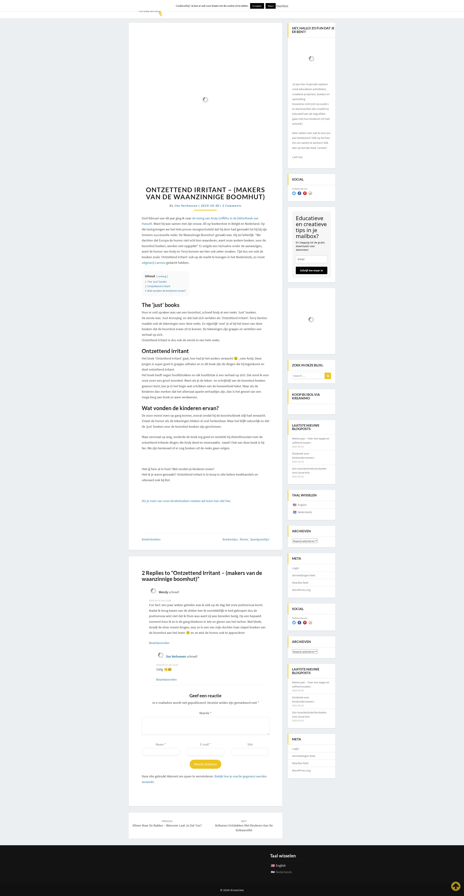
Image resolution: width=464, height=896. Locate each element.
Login (295, 568)
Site (250, 744)
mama (244, 539)
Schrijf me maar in (311, 270)
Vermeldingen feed (303, 575)
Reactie (205, 713)
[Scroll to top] (455, 886)
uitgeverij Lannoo (153, 263)
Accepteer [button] (257, 5)
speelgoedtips (259, 539)
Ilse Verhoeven (186, 205)
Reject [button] (271, 5)
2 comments (231, 205)
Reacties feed (300, 582)
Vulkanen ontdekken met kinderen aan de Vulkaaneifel (244, 825)
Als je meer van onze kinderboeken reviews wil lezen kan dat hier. (187, 501)
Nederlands (305, 512)
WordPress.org (301, 590)
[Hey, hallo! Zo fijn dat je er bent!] (311, 58)
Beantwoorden (159, 643)
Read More (282, 5)
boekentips (230, 539)
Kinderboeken (151, 539)
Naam (161, 744)
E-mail (205, 744)
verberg (162, 276)
